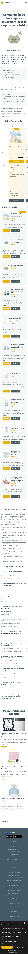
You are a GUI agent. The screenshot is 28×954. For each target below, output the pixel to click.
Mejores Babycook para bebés (14, 888)
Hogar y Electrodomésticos (14, 849)
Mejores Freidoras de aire (14, 885)
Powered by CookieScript (14, 952)
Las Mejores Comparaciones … (19, 10)
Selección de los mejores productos (12, 74)
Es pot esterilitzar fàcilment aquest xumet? (10, 626)
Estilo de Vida (14, 862)
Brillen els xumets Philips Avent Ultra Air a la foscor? (12, 687)
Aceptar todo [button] (7, 947)
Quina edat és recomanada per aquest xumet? (10, 588)
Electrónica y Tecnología (14, 852)
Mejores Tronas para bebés (14, 890)
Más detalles (16, 200)
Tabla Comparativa (9, 72)
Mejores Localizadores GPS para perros (14, 883)
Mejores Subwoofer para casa (14, 898)
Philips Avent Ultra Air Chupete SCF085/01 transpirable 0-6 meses (16, 147)
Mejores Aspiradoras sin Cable (14, 872)
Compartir (14, 231)
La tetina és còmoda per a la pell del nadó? (10, 701)
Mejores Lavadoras (14, 870)
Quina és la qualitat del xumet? (7, 575)
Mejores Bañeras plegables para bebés (14, 896)
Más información (11, 933)
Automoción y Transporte (14, 844)
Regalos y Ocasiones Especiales (14, 859)
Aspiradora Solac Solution (14, 903)
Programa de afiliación (14, 916)
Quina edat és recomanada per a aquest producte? (11, 639)
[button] (14, 950)
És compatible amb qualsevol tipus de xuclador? (11, 651)
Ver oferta (6, 231)
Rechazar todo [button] (20, 947)
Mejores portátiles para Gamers (14, 906)
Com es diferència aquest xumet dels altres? (10, 648)
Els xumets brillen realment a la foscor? (9, 636)
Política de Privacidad (14, 914)
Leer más (4, 747)
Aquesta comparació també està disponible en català (14, 83)
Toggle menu (27, 3)
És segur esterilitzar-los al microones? (9, 663)
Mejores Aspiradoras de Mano (14, 875)
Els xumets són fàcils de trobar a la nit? (9, 660)
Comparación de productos (8, 10)
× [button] (26, 922)
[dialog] (14, 937)
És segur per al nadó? (5, 599)
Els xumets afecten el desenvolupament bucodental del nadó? (12, 673)
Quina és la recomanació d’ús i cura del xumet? (11, 704)
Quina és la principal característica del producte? (11, 578)
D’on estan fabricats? (5, 614)
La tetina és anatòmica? (6, 611)
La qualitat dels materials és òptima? (9, 677)
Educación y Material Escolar (14, 846)
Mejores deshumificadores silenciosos (14, 901)
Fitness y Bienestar (14, 854)
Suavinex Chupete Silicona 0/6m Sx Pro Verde (11, 539)
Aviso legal (14, 919)
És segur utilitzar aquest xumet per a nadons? (10, 623)
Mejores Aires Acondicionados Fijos (14, 880)
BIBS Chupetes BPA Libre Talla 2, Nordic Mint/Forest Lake (14, 540)
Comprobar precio (16, 161)
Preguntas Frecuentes (9, 77)
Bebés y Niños (14, 857)
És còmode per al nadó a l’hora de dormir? (10, 591)
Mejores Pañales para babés (14, 893)
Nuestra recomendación (10, 76)
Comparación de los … (14, 11)
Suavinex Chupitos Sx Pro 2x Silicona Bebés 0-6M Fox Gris (14, 555)
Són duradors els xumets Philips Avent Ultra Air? (11, 690)
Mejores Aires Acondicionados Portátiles (14, 878)
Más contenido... (5, 821)
